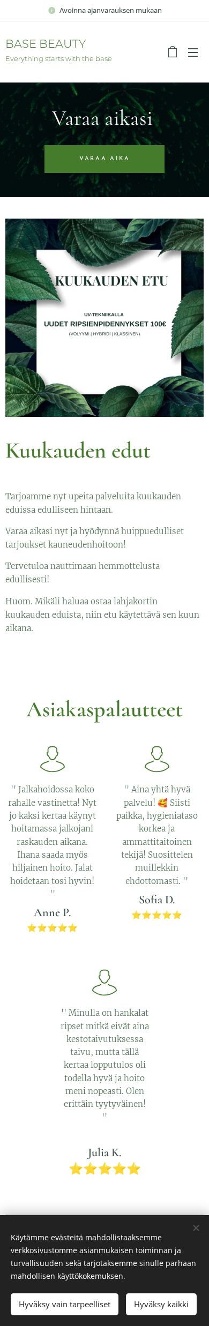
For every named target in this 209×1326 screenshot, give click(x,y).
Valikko (193, 52)
